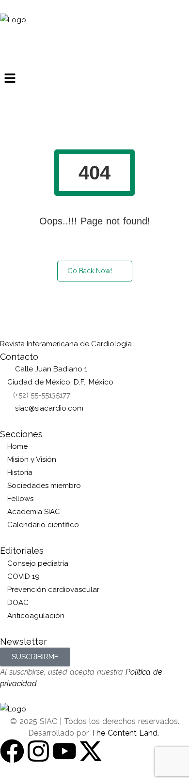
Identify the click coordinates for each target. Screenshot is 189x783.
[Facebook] (12, 751)
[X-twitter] (91, 751)
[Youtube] (64, 751)
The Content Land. (126, 733)
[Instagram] (38, 751)
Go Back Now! (89, 271)
